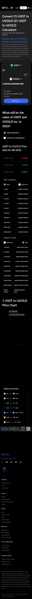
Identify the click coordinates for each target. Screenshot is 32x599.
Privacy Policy (5, 548)
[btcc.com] (5, 8)
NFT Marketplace (6, 522)
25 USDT (6, 203)
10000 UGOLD (6, 291)
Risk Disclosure (5, 550)
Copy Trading (5, 488)
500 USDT (7, 217)
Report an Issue (6, 561)
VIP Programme (6, 499)
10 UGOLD (7, 256)
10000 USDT (7, 232)
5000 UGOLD (8, 285)
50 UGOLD (7, 266)
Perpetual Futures (6, 483)
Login (17, 8)
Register (23, 8)
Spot (3, 485)
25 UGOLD (7, 261)
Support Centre (5, 514)
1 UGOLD (6, 247)
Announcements (6, 535)
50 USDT (6, 208)
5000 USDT (7, 227)
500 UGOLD (7, 275)
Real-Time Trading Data (7, 502)
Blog (3, 512)
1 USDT (6, 189)
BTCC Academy (6, 519)
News (3, 517)
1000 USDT (7, 222)
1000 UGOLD (8, 280)
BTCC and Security (6, 537)
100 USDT (7, 213)
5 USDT (6, 194)
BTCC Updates (5, 532)
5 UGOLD (6, 252)
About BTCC (5, 530)
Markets (4, 504)
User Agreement (6, 545)
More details (15, 101)
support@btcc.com (6, 564)
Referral (4, 497)
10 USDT (6, 199)
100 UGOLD (7, 271)
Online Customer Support (8, 559)
